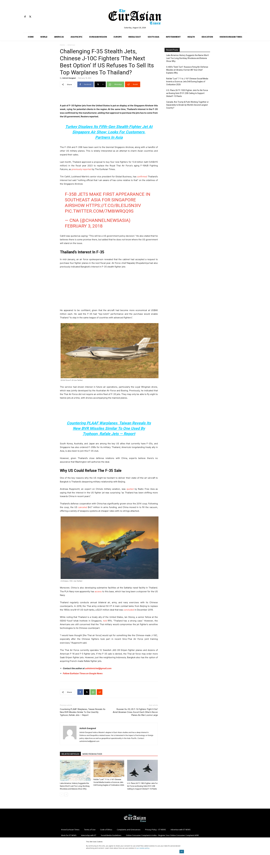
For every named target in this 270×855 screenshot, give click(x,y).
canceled (82, 507)
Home (62, 45)
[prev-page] (61, 794)
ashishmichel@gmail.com (98, 668)
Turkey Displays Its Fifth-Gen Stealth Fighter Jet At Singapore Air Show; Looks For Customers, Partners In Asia (108, 132)
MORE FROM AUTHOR (92, 754)
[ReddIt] (99, 692)
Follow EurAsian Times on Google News (83, 673)
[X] (30, 17)
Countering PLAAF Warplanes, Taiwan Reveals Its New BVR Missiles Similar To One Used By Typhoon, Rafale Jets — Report (109, 428)
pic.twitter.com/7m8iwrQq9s (99, 211)
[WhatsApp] (93, 692)
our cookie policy (142, 848)
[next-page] (66, 794)
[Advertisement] (109, 96)
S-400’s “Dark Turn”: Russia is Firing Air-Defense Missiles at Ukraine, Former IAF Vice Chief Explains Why (187, 70)
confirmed (142, 176)
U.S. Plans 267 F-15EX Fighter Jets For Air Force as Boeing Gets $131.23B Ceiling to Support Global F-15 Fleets (142, 786)
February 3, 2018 (84, 226)
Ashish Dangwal (69, 78)
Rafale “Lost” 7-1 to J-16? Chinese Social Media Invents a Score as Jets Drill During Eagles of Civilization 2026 (109, 782)
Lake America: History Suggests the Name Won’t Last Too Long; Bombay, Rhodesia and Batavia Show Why (75, 786)
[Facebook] (25, 17)
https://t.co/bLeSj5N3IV (113, 205)
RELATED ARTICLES (70, 754)
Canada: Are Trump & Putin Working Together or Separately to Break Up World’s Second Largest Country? (187, 105)
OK (182, 851)
